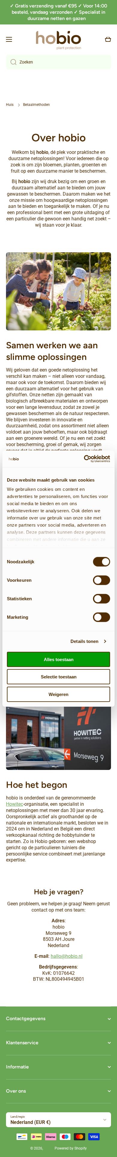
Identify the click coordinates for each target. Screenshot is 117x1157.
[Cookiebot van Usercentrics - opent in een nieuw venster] (84, 459)
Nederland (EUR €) (30, 1122)
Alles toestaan (59, 659)
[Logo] (58, 39)
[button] (108, 39)
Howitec (14, 804)
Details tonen (84, 641)
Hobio (49, 1148)
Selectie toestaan (58, 676)
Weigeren (58, 694)
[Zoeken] (11, 62)
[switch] (101, 580)
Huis (10, 105)
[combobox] (58, 62)
